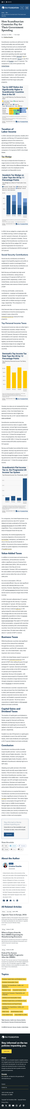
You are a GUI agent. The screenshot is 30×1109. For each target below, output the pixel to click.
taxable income (7, 549)
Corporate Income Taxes (19, 990)
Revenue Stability (21, 1020)
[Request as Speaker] (7, 901)
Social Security (5, 1022)
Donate (4, 1074)
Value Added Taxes (7, 1014)
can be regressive (10, 590)
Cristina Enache (8, 37)
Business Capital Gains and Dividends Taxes (13, 979)
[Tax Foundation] (10, 8)
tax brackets (5, 539)
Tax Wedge (7, 156)
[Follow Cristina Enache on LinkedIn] (17, 901)
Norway (20, 59)
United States (5, 66)
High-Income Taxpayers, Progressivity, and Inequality (13, 993)
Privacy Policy (5, 1102)
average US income (7, 525)
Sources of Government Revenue (17, 1022)
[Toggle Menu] (27, 8)
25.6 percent (23, 702)
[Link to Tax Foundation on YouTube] (13, 1106)
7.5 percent (24, 616)
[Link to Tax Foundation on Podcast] (23, 1106)
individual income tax (7, 316)
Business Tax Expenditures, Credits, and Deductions (12, 986)
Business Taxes (6, 990)
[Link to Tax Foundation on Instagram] (16, 1106)
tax (24, 56)
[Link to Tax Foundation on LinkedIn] (9, 1106)
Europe (10, 2)
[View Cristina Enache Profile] (4, 901)
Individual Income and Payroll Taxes (11, 1004)
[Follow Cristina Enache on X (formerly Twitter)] (14, 901)
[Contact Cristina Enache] (10, 901)
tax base (4, 798)
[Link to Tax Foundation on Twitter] (6, 1106)
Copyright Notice (22, 1099)
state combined (6, 418)
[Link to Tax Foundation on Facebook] (3, 1106)
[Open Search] (22, 7)
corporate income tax (15, 659)
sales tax (18, 609)
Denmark (19, 56)
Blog (7, 12)
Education (7, 1020)
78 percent (8, 683)
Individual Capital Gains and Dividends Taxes (14, 1000)
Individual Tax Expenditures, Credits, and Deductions (13, 1007)
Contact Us (4, 1087)
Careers (3, 1084)
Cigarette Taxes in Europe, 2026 (14, 915)
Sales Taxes (5, 1011)
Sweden (11, 61)
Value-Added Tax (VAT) (21, 1014)
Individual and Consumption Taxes (11, 997)
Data (3, 911)
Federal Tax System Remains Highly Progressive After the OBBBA (12, 955)
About (4, 1058)
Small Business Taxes (16, 1011)
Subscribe (9, 834)
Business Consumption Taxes (10, 982)
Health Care (13, 1020)
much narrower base (7, 621)
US (4, 2)
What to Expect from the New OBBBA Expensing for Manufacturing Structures (12, 935)
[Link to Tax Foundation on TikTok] (20, 1106)
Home (3, 12)
